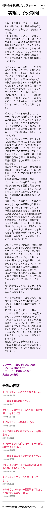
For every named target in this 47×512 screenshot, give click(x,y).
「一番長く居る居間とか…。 (17, 401)
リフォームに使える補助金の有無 (19, 364)
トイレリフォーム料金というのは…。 (21, 422)
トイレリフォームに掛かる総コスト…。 (22, 392)
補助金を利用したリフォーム (19, 5)
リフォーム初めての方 (13, 368)
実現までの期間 (10, 374)
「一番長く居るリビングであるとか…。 (22, 456)
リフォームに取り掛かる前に (17, 371)
